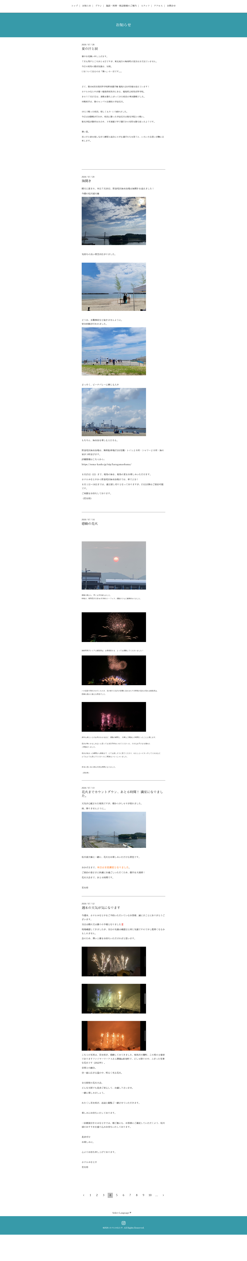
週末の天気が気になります (101, 907)
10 (150, 1195)
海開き (86, 181)
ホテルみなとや (116, 1228)
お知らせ (86, 6)
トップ (74, 6)
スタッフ (145, 6)
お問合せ (171, 6)
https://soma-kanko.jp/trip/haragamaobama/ (106, 464)
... (156, 1195)
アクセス (158, 6)
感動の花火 (90, 523)
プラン (98, 6)
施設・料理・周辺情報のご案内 (121, 6)
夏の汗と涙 (90, 48)
